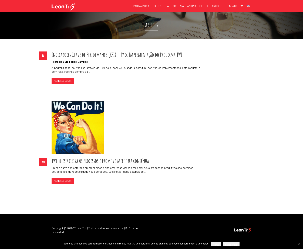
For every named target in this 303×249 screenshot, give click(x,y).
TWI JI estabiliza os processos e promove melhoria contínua (100, 160)
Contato (231, 6)
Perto (216, 244)
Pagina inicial (141, 6)
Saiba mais (231, 244)
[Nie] (298, 244)
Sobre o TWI (162, 6)
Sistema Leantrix (184, 6)
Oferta (203, 6)
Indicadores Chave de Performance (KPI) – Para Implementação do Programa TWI (117, 54)
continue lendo (63, 81)
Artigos (217, 6)
